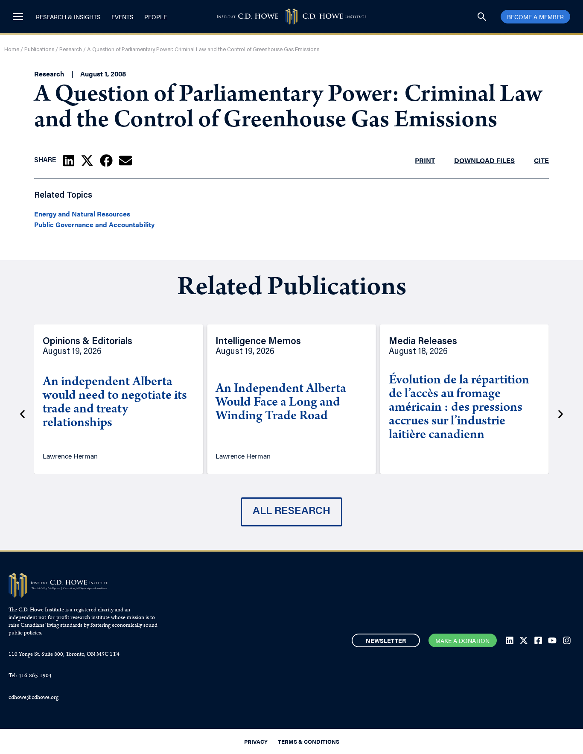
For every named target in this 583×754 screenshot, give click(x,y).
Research (70, 50)
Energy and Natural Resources (82, 213)
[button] (68, 160)
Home (11, 50)
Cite (541, 160)
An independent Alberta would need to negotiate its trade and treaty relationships (115, 403)
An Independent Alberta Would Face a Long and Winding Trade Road (281, 403)
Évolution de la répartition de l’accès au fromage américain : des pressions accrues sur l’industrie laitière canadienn (459, 408)
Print (425, 160)
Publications (39, 50)
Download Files (484, 160)
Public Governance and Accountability (94, 224)
